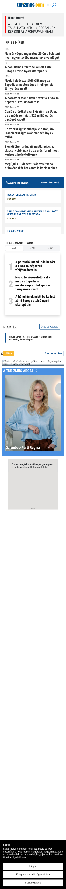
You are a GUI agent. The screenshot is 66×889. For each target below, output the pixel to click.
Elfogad (33, 866)
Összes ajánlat (50, 326)
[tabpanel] (32, 284)
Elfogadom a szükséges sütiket (33, 874)
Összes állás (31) (50, 182)
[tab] (14, 248)
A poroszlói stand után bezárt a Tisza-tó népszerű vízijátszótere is (35, 266)
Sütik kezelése (33, 882)
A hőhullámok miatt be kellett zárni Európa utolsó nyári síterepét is (35, 301)
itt (47, 467)
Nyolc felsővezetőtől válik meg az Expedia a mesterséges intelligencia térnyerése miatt (32, 283)
